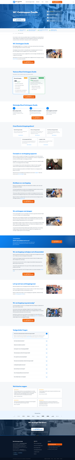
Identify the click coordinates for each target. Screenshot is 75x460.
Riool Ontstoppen (21, 174)
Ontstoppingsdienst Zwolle (19, 294)
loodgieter (36, 172)
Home (13, 33)
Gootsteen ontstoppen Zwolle (38, 445)
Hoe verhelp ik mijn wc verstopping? (20, 376)
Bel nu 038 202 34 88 (52, 444)
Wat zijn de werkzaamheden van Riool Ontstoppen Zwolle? (23, 360)
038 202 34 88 (15, 58)
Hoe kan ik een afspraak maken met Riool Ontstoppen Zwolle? (24, 333)
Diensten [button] (37, 1)
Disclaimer (58, 458)
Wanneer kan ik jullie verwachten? (19, 344)
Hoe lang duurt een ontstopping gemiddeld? (21, 348)
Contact (46, 1)
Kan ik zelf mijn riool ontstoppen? (19, 368)
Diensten (16, 33)
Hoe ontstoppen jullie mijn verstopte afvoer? (21, 372)
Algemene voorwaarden (47, 458)
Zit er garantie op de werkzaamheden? (20, 356)
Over (42, 1)
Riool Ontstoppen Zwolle (30, 1)
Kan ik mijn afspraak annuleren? (19, 340)
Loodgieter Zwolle (36, 451)
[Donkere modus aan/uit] (73, 2)
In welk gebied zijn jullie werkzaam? (19, 364)
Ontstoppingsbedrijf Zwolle (38, 449)
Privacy (52, 458)
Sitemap (61, 458)
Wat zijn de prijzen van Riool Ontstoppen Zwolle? (22, 352)
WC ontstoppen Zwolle (37, 447)
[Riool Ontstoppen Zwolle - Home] (17, 2)
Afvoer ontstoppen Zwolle (37, 443)
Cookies (55, 458)
